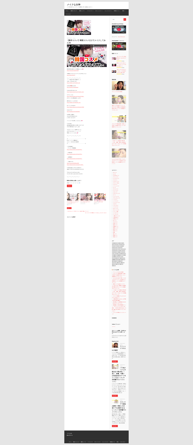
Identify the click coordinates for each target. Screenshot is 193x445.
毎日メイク (115, 229)
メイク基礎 (114, 256)
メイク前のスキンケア (122, 253)
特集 (123, 10)
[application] (119, 29)
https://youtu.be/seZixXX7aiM (73, 70)
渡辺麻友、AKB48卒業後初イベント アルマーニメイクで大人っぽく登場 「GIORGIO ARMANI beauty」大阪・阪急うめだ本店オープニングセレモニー (119, 307)
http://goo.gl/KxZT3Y (71, 75)
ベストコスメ (68, 14)
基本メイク (116, 261)
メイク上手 (116, 253)
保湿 (117, 259)
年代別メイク (120, 261)
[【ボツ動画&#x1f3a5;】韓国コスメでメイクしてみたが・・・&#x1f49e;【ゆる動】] (100, 196)
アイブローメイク (121, 244)
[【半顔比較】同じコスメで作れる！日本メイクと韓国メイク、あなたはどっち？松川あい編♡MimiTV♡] (73, 196)
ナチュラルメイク (116, 197)
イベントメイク (116, 185)
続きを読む (114, 361)
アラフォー (115, 184)
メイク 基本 (115, 211)
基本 (113, 261)
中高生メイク (115, 218)
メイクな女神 (73, 4)
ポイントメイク (98, 10)
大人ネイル (115, 221)
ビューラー (123, 250)
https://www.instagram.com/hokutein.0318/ (75, 107)
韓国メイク (69, 208)
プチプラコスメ (114, 252)
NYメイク (115, 172)
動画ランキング (74, 10)
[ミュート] (123, 32)
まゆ (113, 244)
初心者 (119, 259)
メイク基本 (124, 255)
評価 (68, 182)
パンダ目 (119, 250)
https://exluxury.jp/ (121, 36)
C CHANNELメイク (115, 243)
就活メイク (115, 224)
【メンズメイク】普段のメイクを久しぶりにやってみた (95, 212)
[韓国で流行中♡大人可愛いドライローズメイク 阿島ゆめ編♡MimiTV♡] (86, 196)
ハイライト (115, 199)
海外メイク (118, 262)
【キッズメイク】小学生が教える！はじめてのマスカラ (121, 58)
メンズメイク (115, 212)
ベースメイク (89, 10)
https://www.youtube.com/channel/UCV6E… (75, 96)
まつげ (114, 174)
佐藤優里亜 (114, 259)
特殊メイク (115, 230)
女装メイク (115, 223)
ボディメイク (115, 208)
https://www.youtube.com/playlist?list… (74, 149)
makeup (74, 38)
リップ (122, 256)
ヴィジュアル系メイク (115, 258)
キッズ (114, 187)
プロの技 (119, 252)
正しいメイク (114, 262)
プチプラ (115, 203)
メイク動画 (114, 255)
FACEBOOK (114, 318)
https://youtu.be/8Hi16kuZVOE (73, 163)
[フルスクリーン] (124, 32)
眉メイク (115, 233)
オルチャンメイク (115, 247)
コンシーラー (115, 190)
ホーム (67, 10)
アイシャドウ (115, 176)
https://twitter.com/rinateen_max (73, 82)
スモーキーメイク (116, 193)
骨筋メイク (115, 236)
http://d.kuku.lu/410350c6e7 (72, 87)
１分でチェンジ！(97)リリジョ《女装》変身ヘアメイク (78, 211)
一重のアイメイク (116, 215)
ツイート (113, 326)
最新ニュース (81, 10)
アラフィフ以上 (116, 182)
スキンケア (115, 191)
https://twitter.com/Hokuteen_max (73, 102)
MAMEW (119, 243)
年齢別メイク (116, 10)
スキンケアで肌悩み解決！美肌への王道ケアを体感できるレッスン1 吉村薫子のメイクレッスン (119, 275)
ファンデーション (116, 202)
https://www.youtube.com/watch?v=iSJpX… (75, 164)
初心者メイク (123, 259)
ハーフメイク (115, 200)
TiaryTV (122, 243)
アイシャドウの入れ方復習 (118, 272)
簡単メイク (117, 264)
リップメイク (115, 214)
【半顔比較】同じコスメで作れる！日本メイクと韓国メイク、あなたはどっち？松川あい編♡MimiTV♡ (73, 201)
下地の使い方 (115, 217)
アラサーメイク (116, 181)
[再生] (113, 32)
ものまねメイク (116, 175)
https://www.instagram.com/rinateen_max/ (75, 91)
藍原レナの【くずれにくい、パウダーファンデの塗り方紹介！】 (121, 64)
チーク (114, 194)
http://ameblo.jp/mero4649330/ (73, 111)
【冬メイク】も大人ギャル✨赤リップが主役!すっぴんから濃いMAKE (121, 71)
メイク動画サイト (119, 255)
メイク (113, 253)
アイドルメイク (116, 178)
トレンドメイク (108, 10)
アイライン (115, 180)
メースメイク (118, 256)
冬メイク (115, 220)
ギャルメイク (115, 188)
